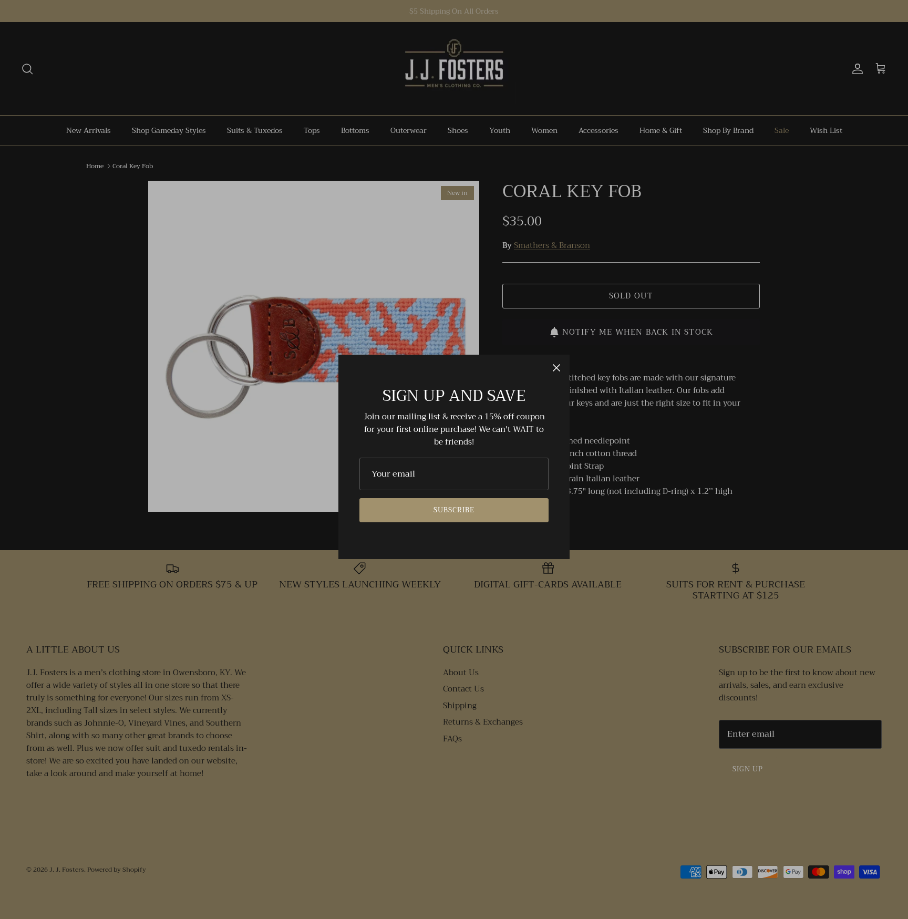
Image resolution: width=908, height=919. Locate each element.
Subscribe (454, 510)
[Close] (556, 367)
